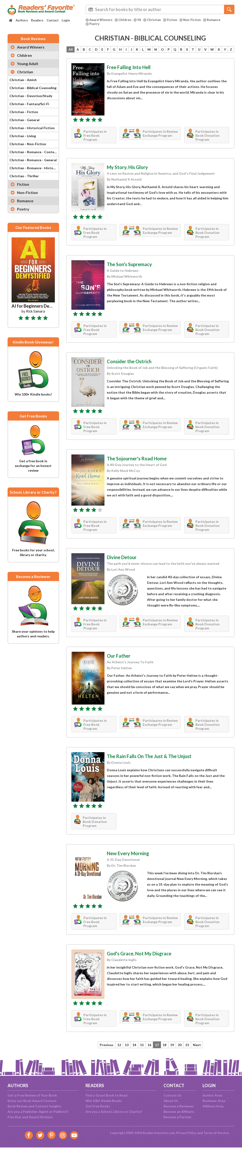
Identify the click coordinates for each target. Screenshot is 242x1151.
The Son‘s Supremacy (129, 264)
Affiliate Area (213, 1106)
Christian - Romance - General (33, 160)
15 (142, 1045)
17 (157, 1045)
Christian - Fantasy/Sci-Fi (29, 104)
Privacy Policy (186, 1133)
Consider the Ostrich (129, 361)
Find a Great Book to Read (106, 1095)
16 (149, 1045)
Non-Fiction (192, 20)
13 (127, 1045)
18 (164, 1045)
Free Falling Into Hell (129, 67)
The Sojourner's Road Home (137, 458)
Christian (154, 20)
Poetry (94, 24)
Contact (53, 20)
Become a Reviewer (179, 1106)
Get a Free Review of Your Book (32, 1095)
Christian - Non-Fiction (27, 144)
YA (139, 20)
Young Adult (27, 63)
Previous (106, 1045)
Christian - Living (22, 136)
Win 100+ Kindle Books (104, 1101)
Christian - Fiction (23, 112)
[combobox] (160, 9)
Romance (213, 20)
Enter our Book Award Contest (32, 1101)
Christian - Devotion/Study (30, 96)
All (71, 49)
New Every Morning (128, 853)
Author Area (212, 1095)
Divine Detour (122, 557)
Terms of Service (216, 1133)
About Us (171, 1101)
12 (119, 1045)
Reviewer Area (214, 1101)
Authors (22, 20)
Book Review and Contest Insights (34, 1106)
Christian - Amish (23, 80)
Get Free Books (98, 1106)
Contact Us (173, 1095)
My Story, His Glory (127, 167)
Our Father (118, 656)
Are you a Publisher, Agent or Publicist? (38, 1112)
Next (197, 1045)
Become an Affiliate (179, 1112)
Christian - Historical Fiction (32, 128)
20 (180, 1045)
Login (66, 20)
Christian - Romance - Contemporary (34, 152)
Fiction (172, 20)
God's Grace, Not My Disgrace (139, 953)
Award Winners (100, 20)
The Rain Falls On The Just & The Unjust (149, 756)
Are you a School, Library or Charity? (114, 1112)
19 (172, 1045)
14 (134, 1045)
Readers (37, 20)
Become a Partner (178, 1117)
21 (187, 1045)
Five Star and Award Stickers (30, 1117)
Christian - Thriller (24, 176)
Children (124, 20)
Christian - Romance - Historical (34, 168)
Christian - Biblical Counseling (32, 88)
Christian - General (24, 120)
